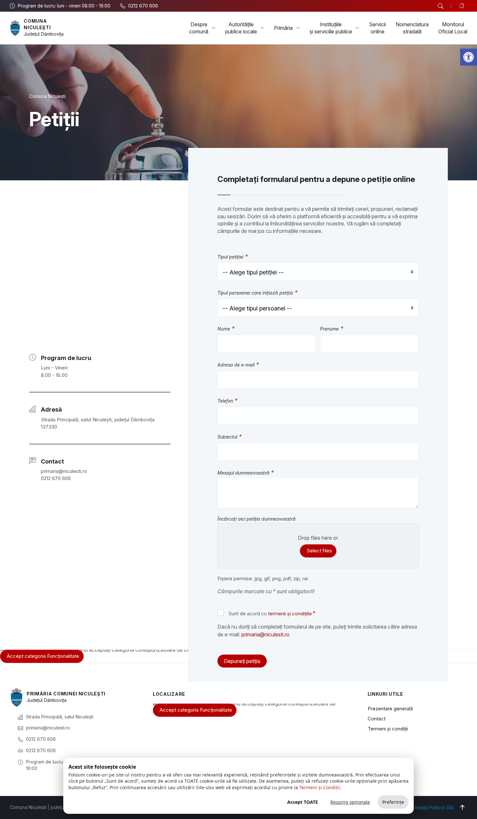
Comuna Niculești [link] (47, 96)
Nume (226, 329)
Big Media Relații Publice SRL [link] (423, 807)
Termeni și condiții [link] (388, 729)
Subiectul (229, 437)
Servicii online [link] (377, 28)
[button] (440, 6)
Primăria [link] (283, 28)
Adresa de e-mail (238, 365)
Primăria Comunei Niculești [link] (66, 693)
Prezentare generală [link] (390, 708)
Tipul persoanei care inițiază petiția (257, 293)
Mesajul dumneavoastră (245, 473)
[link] (468, 57)
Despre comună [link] (198, 28)
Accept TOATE (302, 802)
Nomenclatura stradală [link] (412, 28)
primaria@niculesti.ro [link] (265, 634)
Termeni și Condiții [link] (319, 787)
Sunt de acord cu (271, 613)
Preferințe (393, 802)
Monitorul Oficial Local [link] (452, 28)
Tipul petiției (232, 257)
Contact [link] (376, 719)
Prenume (331, 329)
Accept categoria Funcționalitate (43, 656)
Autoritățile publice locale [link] (241, 28)
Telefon (227, 401)
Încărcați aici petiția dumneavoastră (256, 519)
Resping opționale (350, 802)
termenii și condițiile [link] (290, 613)
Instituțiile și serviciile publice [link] (331, 28)
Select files (319, 551)
